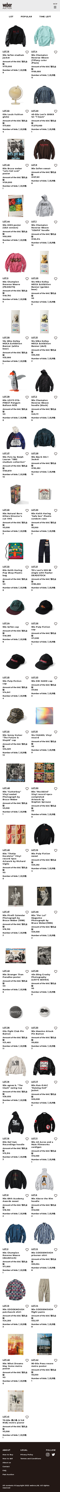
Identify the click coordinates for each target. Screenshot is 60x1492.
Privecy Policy (26, 1455)
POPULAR (26, 16)
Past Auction (8, 1474)
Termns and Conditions (30, 1459)
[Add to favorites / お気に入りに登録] (27, 52)
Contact (6, 1467)
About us (7, 1463)
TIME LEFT (45, 16)
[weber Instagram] (47, 1454)
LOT (11, 16)
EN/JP (55, 4)
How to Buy (8, 1455)
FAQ (4, 1471)
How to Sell (8, 1459)
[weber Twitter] (53, 1454)
